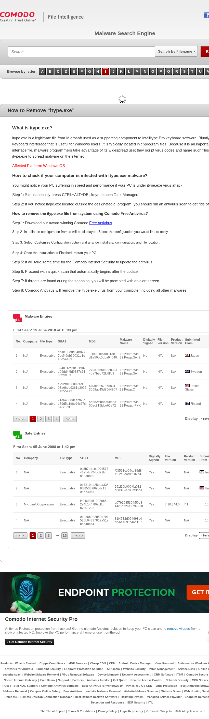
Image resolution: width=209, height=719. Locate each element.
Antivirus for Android (19, 668)
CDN (112, 663)
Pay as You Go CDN (139, 685)
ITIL (150, 702)
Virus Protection (166, 685)
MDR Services (78, 663)
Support (63, 680)
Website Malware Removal (41, 674)
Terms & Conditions (81, 711)
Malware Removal (15, 691)
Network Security (177, 680)
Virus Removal (164, 663)
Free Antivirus (100, 223)
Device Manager (108, 674)
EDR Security (136, 702)
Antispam (113, 668)
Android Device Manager (135, 663)
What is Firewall (25, 663)
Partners (78, 680)
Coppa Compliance (52, 663)
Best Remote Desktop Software (96, 696)
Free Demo (47, 680)
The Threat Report (52, 711)
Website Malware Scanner (141, 691)
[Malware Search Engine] (42, 21)
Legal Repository (131, 711)
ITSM (179, 674)
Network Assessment (136, 674)
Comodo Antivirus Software (60, 685)
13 (65, 535)
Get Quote (120, 680)
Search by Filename (175, 51)
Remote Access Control (146, 680)
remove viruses (178, 629)
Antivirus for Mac (98, 680)
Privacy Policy (107, 711)
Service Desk (186, 668)
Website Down (171, 691)
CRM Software (163, 674)
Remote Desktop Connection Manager (46, 696)
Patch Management (162, 668)
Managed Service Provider (164, 696)
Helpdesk (11, 696)
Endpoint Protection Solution (83, 668)
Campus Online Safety (45, 691)
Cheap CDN (98, 663)
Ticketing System (131, 696)
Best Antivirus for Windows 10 (102, 685)
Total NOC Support (25, 685)
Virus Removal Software (78, 674)
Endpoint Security (48, 668)
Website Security (134, 668)
